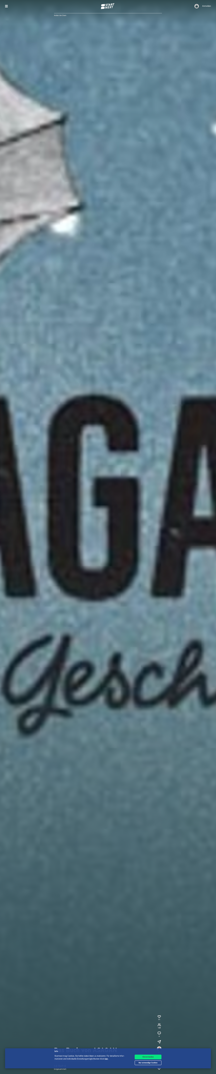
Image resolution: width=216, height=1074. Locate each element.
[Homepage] (108, 6)
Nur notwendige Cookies (148, 1063)
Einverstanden (148, 1057)
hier (106, 1059)
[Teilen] (159, 1041)
